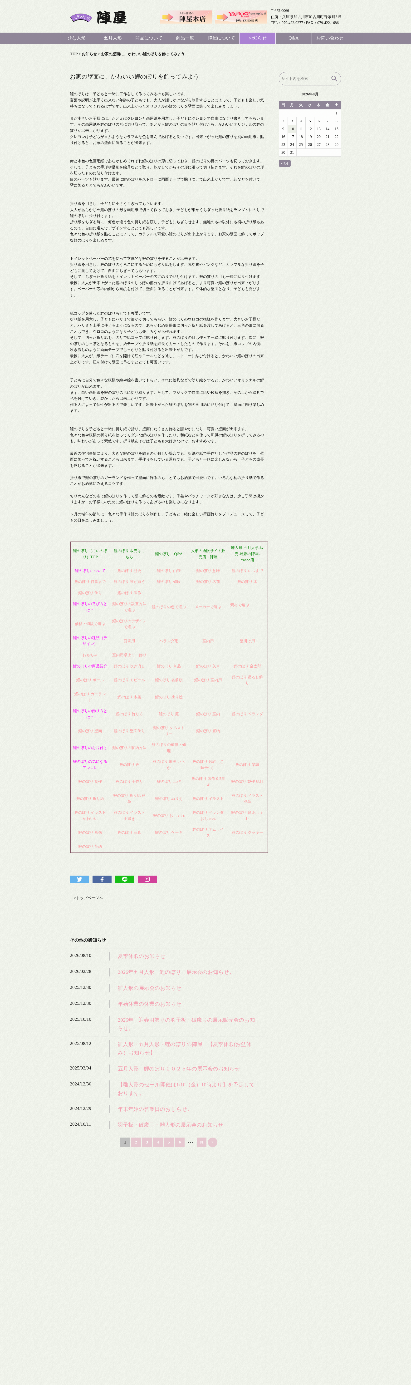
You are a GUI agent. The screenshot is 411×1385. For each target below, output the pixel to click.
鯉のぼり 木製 (129, 697)
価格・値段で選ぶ (90, 624)
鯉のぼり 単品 (169, 666)
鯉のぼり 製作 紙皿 (247, 781)
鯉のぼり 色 (129, 765)
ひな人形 (77, 37)
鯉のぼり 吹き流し (129, 666)
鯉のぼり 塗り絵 (169, 697)
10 (292, 129)
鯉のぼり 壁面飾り (129, 731)
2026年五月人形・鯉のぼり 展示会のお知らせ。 (176, 972)
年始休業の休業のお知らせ (150, 1004)
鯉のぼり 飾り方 (129, 714)
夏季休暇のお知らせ (142, 956)
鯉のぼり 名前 (208, 582)
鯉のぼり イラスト (208, 799)
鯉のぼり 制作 (90, 781)
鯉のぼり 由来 (169, 571)
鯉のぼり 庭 (169, 714)
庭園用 (129, 641)
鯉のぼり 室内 (208, 714)
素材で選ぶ (239, 605)
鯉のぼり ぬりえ (169, 799)
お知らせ (258, 37)
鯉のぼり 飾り (90, 593)
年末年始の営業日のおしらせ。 (155, 1109)
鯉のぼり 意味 (208, 571)
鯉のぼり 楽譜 (247, 765)
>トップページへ (88, 898)
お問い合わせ (329, 37)
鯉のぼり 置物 (208, 731)
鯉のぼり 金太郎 (247, 666)
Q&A (294, 37)
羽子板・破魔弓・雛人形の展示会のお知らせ (171, 1125)
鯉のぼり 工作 (169, 781)
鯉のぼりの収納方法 (129, 748)
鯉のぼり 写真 (129, 832)
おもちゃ (90, 655)
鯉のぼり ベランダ (247, 714)
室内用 (208, 641)
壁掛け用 (247, 641)
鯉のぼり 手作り (129, 781)
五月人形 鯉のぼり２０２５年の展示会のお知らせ (179, 1069)
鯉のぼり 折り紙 (90, 799)
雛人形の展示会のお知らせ (150, 988)
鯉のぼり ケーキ (169, 832)
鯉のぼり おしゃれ (169, 815)
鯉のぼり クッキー (247, 832)
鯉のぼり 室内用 (208, 680)
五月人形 (113, 37)
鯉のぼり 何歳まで (90, 582)
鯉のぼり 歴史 (129, 571)
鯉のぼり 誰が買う (129, 582)
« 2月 (284, 163)
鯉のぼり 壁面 (90, 731)
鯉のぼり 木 (247, 582)
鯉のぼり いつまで (247, 571)
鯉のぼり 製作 (129, 593)
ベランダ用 (168, 641)
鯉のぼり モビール (129, 680)
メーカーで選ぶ (208, 607)
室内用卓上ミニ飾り (129, 655)
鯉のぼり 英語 (90, 846)
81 (202, 1142)
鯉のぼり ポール (90, 680)
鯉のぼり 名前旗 (169, 680)
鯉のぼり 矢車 (208, 666)
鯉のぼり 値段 (169, 582)
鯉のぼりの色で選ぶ (169, 607)
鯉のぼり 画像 (90, 832)
